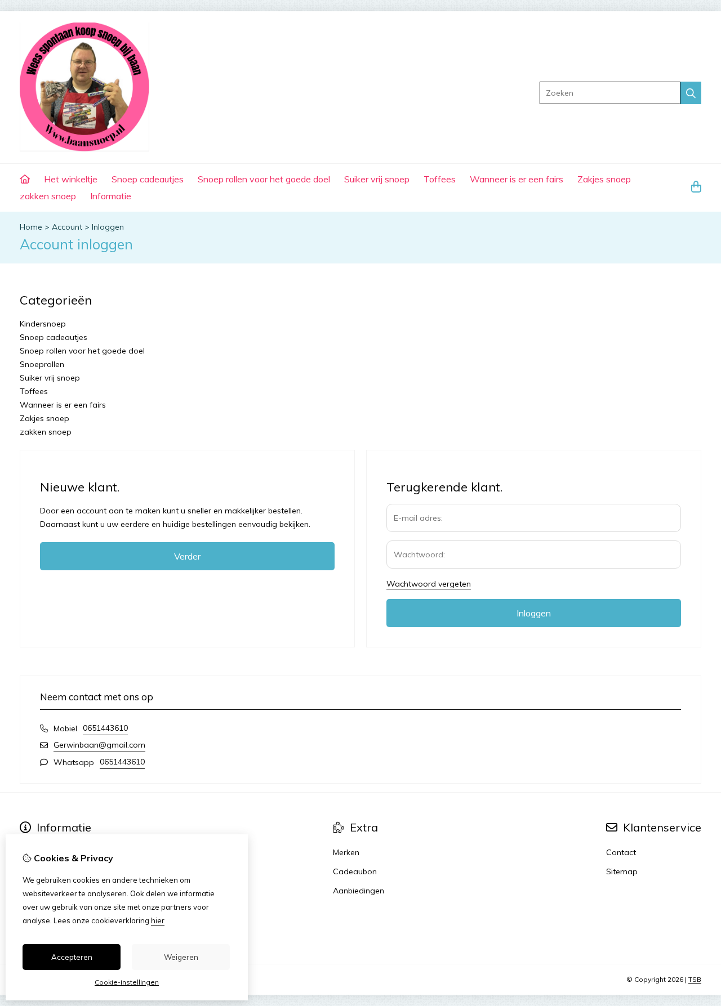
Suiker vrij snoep (377, 179)
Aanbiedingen (358, 891)
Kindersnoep (43, 324)
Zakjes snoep (604, 179)
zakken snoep (48, 196)
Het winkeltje (70, 179)
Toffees (440, 179)
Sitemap (622, 871)
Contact (621, 852)
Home (31, 227)
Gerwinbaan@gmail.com (99, 745)
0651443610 (105, 728)
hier (157, 920)
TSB (694, 979)
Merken (346, 852)
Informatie (110, 196)
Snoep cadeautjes (148, 179)
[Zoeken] (690, 93)
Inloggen (108, 227)
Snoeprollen (42, 364)
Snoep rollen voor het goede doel (264, 179)
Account (67, 227)
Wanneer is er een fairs (516, 179)
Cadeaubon (355, 871)
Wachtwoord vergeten (428, 584)
